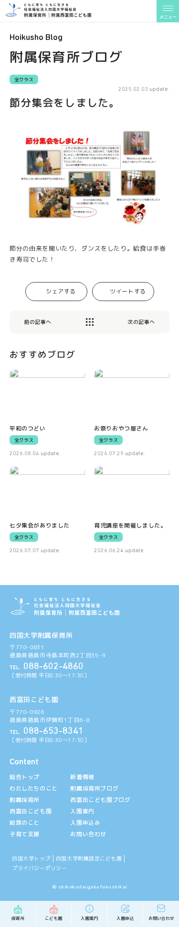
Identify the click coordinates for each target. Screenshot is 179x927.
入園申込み (85, 823)
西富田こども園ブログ (100, 800)
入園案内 (82, 811)
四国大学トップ (31, 858)
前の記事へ (38, 322)
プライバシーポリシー (39, 868)
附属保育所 (25, 800)
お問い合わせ (88, 834)
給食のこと (25, 823)
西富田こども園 (31, 811)
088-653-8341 (47, 731)
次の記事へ (141, 322)
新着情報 (82, 777)
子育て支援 (25, 834)
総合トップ (25, 777)
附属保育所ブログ (94, 788)
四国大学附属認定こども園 (89, 858)
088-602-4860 (47, 667)
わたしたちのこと (34, 788)
